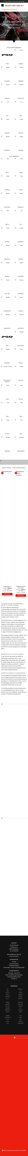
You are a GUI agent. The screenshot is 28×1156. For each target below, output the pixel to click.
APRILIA (7, 992)
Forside (14, 961)
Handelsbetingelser (14, 965)
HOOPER (7, 1004)
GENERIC (20, 994)
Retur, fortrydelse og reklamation (14, 975)
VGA (20, 1019)
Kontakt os (14, 978)
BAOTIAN (7, 996)
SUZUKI (7, 1015)
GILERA (20, 996)
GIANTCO (20, 998)
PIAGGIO (20, 1010)
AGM (7, 991)
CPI (20, 991)
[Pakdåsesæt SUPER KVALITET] (21, 526)
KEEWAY (8, 1008)
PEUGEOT (20, 1006)
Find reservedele (14, 963)
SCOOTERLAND (11, 931)
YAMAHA (20, 1021)
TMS (20, 1015)
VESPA (20, 1017)
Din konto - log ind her (14, 973)
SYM (7, 1019)
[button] (2, 5)
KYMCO (7, 1011)
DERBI (20, 992)
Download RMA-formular (14, 976)
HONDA (7, 1002)
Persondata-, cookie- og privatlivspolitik (14, 967)
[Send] (25, 9)
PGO (20, 1008)
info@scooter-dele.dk (15, 954)
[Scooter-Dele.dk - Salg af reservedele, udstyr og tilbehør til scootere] (14, 5)
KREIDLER (7, 1010)
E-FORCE (18, 931)
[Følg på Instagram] (5, 1038)
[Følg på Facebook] (1, 1038)
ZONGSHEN (20, 1023)
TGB (8, 1023)
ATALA (7, 994)
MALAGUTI (20, 1002)
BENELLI (20, 989)
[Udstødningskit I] (7, 526)
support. (4, 681)
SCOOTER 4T (7, 1017)
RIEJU (20, 1011)
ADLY (7, 989)
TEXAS (7, 1021)
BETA (7, 998)
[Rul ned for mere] (14, 39)
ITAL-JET (7, 1006)
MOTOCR (20, 1004)
